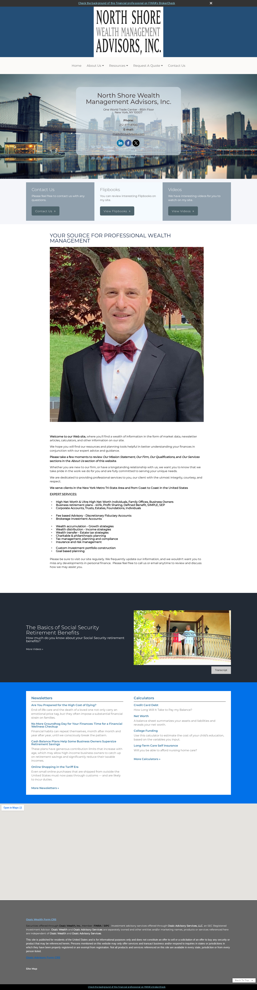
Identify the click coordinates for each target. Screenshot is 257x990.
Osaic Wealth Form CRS (41, 919)
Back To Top (242, 980)
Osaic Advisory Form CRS (43, 957)
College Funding (146, 730)
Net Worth (141, 716)
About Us (94, 66)
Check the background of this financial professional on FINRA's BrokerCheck (126, 3)
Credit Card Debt (146, 705)
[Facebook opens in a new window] (128, 143)
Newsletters (41, 698)
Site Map (31, 968)
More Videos (34, 649)
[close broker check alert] (211, 3)
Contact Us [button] (43, 211)
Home (76, 66)
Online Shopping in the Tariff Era (54, 767)
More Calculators (147, 759)
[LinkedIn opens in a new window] (120, 143)
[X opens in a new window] (136, 143)
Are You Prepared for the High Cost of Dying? (63, 705)
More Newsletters (45, 788)
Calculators (144, 698)
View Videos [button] (181, 211)
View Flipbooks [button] (115, 211)
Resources (117, 66)
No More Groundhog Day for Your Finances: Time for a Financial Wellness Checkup (76, 725)
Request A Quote (146, 66)
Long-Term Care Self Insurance (156, 745)
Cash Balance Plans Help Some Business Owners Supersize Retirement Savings (73, 743)
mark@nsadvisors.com (128, 134)
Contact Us (176, 66)
